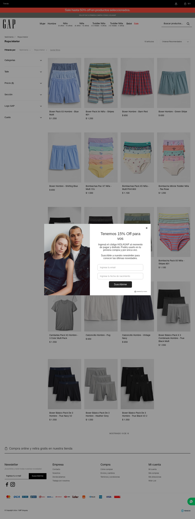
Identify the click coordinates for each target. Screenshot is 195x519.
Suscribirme (120, 284)
